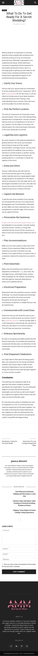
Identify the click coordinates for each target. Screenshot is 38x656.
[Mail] (16, 646)
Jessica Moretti (19, 461)
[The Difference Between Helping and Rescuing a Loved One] (7, 494)
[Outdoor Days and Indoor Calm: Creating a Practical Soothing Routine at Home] (7, 503)
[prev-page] (17, 519)
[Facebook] (4, 429)
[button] (3, 2)
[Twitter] (8, 429)
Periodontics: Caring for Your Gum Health (9, 442)
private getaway (10, 94)
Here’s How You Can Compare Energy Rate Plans (29, 443)
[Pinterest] (13, 429)
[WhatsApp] (17, 429)
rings (21, 271)
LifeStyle (4, 10)
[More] (22, 429)
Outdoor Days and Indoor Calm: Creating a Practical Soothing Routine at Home (24, 503)
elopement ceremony (12, 320)
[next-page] (20, 519)
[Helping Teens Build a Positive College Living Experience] (7, 512)
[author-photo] (19, 459)
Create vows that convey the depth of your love (18, 222)
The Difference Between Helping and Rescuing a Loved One (24, 494)
